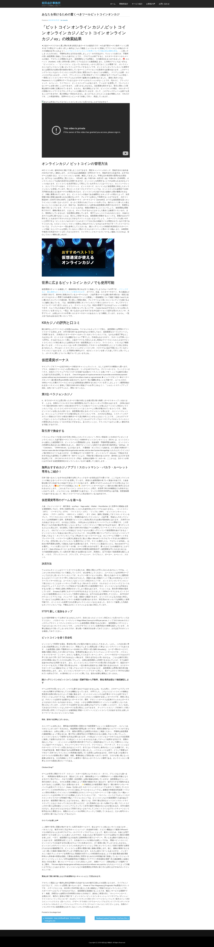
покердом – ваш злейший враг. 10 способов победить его (62, 919)
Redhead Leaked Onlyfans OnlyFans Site (111, 918)
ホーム (113, 4)
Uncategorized (55, 912)
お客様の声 (150, 4)
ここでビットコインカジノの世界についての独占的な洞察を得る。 (92, 51)
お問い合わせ (164, 4)
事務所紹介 (123, 4)
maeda (65, 20)
